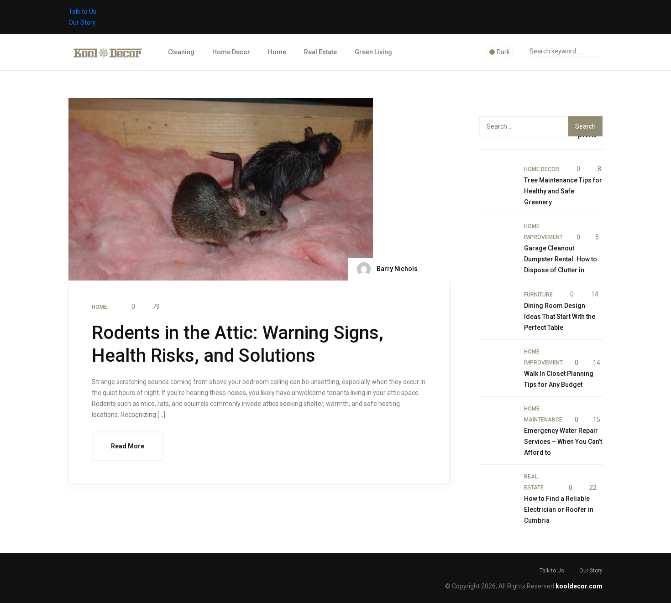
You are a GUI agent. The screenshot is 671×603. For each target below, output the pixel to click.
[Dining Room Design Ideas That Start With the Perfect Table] (497, 306)
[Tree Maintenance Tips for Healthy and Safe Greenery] (497, 181)
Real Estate (320, 52)
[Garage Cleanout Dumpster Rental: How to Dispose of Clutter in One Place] (497, 238)
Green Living (373, 52)
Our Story (82, 22)
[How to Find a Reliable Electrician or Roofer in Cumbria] (497, 489)
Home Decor (231, 52)
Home (277, 52)
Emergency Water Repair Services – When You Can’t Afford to (563, 441)
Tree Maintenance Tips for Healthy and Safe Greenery (563, 191)
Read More (127, 446)
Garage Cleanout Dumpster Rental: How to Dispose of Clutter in (560, 259)
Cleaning (181, 52)
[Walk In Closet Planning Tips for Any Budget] (497, 364)
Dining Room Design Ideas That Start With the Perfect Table (559, 316)
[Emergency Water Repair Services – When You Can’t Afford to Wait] (497, 421)
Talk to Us (82, 11)
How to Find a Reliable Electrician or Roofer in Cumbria (558, 509)
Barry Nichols (396, 268)
